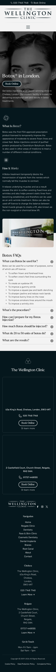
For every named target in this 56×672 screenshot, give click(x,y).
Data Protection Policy (26, 664)
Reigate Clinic (28, 525)
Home (28, 522)
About (28, 552)
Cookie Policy (10, 664)
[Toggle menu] (28, 27)
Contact (28, 556)
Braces (28, 544)
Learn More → (28, 594)
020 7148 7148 (20, 2)
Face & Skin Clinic (28, 533)
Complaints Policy (44, 664)
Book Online (40, 2)
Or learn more (28, 428)
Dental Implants (28, 541)
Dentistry (28, 529)
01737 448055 (30, 477)
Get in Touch (28, 642)
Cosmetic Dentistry (28, 537)
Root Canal (28, 548)
